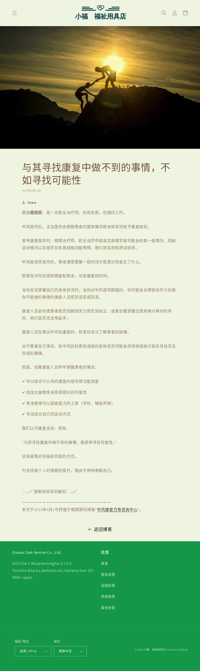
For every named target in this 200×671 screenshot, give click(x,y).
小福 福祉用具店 (154, 649)
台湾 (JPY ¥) (28, 651)
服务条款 (108, 608)
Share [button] (32, 202)
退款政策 (108, 596)
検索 (104, 563)
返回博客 (103, 529)
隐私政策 (108, 574)
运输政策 (108, 585)
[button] (14, 13)
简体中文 (65, 651)
